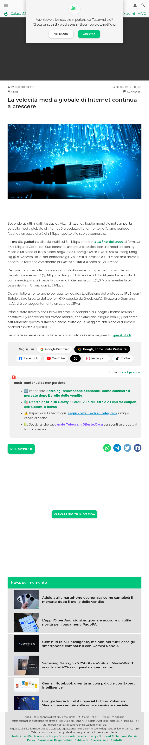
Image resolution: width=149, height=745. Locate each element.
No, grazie (61, 34)
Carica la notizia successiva (74, 514)
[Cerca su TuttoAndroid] (143, 5)
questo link (122, 335)
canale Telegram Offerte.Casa (78, 424)
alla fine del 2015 (108, 242)
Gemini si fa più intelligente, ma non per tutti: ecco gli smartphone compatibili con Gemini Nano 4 (88, 644)
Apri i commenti (21, 448)
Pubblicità (81, 740)
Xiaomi (129, 14)
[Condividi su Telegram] (117, 448)
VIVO (142, 14)
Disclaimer (35, 736)
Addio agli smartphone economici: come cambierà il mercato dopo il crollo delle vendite (87, 599)
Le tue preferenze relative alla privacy (70, 736)
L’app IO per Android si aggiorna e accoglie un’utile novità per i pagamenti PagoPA (86, 622)
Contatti (116, 740)
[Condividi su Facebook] (137, 448)
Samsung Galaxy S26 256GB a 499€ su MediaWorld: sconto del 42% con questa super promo (88, 665)
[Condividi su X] (127, 448)
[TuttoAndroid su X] (75, 358)
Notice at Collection (112, 736)
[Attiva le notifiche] (135, 5)
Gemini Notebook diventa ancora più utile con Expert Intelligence (88, 685)
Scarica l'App (99, 740)
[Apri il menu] (5, 5)
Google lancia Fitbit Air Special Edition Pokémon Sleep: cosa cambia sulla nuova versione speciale (85, 703)
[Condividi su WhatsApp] (107, 448)
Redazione (18, 736)
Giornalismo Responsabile (54, 740)
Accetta (89, 34)
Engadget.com (129, 372)
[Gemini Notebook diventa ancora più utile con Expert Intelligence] (26, 685)
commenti (133, 91)
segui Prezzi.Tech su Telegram (92, 413)
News (15, 91)
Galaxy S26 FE (22, 14)
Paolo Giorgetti (22, 86)
